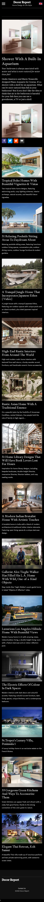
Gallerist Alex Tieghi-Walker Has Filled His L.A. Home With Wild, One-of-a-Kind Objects (20, 577)
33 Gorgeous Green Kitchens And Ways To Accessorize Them (20, 793)
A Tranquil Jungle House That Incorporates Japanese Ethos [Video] (21, 295)
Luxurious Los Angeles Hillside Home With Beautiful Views (21, 630)
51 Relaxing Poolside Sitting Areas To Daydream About (19, 238)
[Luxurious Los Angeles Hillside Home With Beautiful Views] (22, 610)
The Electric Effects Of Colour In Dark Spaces (21, 686)
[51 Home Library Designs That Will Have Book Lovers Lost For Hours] (22, 438)
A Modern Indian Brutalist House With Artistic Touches (20, 518)
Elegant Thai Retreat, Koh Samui (18, 848)
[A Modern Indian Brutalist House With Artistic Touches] (22, 498)
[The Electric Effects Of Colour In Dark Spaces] (22, 666)
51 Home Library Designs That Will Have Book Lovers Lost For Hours (21, 460)
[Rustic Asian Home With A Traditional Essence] (22, 386)
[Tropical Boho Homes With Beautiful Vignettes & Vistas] (22, 162)
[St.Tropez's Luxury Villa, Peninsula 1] (22, 722)
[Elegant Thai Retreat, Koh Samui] (22, 828)
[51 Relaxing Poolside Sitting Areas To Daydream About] (22, 218)
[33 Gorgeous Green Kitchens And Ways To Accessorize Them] (22, 772)
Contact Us (22, 888)
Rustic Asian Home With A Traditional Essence (19, 405)
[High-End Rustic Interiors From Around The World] (22, 333)
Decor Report (22, 2)
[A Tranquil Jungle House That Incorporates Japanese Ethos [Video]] (22, 274)
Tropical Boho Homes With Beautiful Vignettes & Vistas (20, 182)
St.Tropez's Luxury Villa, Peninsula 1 (17, 742)
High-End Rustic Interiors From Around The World (18, 353)
